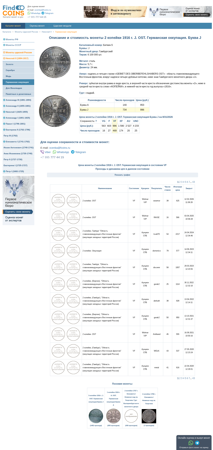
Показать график (122, 175)
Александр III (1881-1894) (18, 100)
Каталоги (7, 32)
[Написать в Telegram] (197, 443)
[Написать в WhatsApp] (191, 443)
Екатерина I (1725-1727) (15, 165)
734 (125, 110)
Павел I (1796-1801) (15, 124)
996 (142, 110)
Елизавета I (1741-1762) (18, 141)
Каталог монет (13, 26)
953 (142, 105)
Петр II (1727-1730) (13, 159)
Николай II (47, 32)
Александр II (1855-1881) (18, 106)
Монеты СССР (13, 45)
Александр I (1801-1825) (18, 118)
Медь (8, 76)
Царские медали (62, 26)
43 (193, 182)
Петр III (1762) (11, 135)
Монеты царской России (19, 52)
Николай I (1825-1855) (17, 112)
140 (125, 105)
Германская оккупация (66, 32)
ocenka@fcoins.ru (42, 10)
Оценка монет (37, 26)
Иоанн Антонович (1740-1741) (19, 147)
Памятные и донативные (18, 94)
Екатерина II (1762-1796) (18, 130)
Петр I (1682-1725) (15, 171)
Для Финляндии (14, 88)
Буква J (84, 110)
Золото (9, 64)
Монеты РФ (12, 39)
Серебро (10, 70)
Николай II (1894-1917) (17, 58)
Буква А (84, 105)
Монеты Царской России (26, 32)
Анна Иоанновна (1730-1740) (18, 153)
